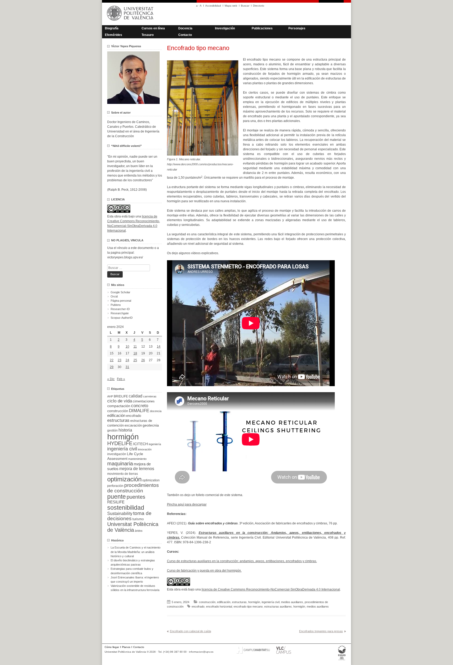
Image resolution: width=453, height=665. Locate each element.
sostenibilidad (125, 507)
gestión (112, 430)
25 (135, 360)
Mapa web (231, 5)
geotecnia (151, 425)
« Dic (111, 379)
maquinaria (120, 463)
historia (125, 430)
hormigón (254, 602)
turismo (138, 519)
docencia (155, 411)
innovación (145, 449)
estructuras (239, 602)
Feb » (121, 379)
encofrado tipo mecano (248, 606)
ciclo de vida (119, 400)
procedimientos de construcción (133, 487)
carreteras (150, 396)
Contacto (185, 35)
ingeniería (155, 444)
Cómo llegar (112, 647)
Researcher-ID (120, 309)
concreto (139, 405)
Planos (126, 647)
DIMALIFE (139, 410)
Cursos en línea (153, 28)
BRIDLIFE (121, 396)
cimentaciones (144, 401)
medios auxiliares (292, 602)
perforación (115, 486)
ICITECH (140, 444)
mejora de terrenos (136, 468)
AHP (110, 396)
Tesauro (148, 35)
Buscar (245, 5)
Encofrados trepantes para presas (321, 631)
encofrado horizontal (219, 606)
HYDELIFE (119, 443)
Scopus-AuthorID (122, 317)
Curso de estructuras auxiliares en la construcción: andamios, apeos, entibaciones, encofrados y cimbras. (242, 561)
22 (112, 360)
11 (135, 346)
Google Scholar (120, 292)
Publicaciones (262, 28)
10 (127, 346)
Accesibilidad (213, 5)
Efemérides (113, 35)
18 (135, 353)
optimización (124, 479)
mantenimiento (137, 458)
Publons (116, 304)
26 (143, 360)
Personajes (296, 28)
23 (119, 360)
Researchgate (120, 313)
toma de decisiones (129, 515)
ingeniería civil (270, 602)
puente (116, 496)
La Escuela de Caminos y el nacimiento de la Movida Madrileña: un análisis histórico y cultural (135, 551)
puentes (136, 497)
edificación (223, 602)
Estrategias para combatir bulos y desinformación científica (132, 570)
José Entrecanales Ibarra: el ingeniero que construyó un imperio (135, 579)
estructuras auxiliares (278, 606)
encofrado (198, 606)
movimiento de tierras (122, 474)
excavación (133, 425)
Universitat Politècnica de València (132, 527)
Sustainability (119, 513)
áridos (139, 530)
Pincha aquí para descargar (187, 504)
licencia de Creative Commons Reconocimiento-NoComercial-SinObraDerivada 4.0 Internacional (271, 589)
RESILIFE (116, 502)
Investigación (225, 28)
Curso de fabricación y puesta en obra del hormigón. (204, 570)
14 (158, 346)
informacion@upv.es (201, 651)
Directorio (258, 5)
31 (127, 367)
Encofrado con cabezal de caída (190, 631)
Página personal (121, 300)
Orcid (114, 296)
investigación (116, 454)
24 (127, 360)
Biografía (111, 28)
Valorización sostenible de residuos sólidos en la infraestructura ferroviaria (135, 588)
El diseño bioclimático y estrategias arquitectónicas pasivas (133, 562)
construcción (207, 602)
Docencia (185, 28)
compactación (118, 406)
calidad (135, 396)
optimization (151, 480)
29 (112, 367)
